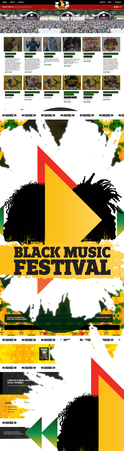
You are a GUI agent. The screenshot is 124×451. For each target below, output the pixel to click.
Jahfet (32, 44)
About (13, 2)
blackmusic (28, 56)
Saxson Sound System (71, 83)
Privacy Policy (6, 431)
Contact (118, 2)
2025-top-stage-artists (111, 54)
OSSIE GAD (32, 83)
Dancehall (67, 97)
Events (21, 2)
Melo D (13, 83)
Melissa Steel (71, 44)
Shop (110, 2)
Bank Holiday (9, 56)
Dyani (13, 44)
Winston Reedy (111, 83)
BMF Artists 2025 (10, 54)
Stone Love (111, 44)
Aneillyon (52, 44)
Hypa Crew (91, 44)
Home (5, 2)
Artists (102, 2)
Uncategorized (68, 94)
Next (22, 109)
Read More (8, 72)
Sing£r (52, 83)
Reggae (74, 97)
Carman (91, 83)
